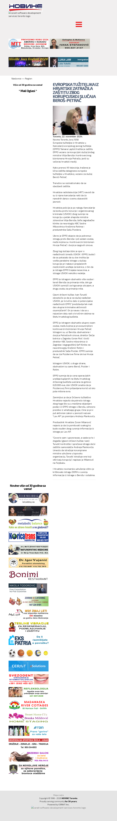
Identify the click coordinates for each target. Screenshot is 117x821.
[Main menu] (11, 22)
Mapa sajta (58, 795)
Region (28, 78)
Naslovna (16, 78)
